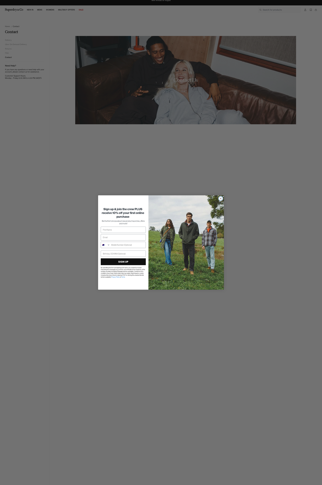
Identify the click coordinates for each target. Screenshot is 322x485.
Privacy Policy (115, 277)
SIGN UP (123, 262)
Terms (123, 277)
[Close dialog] (220, 198)
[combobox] (105, 245)
